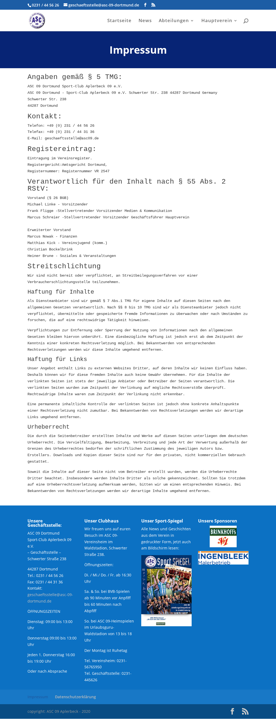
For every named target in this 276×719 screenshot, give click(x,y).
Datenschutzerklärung (75, 696)
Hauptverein (216, 21)
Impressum (37, 696)
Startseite (119, 21)
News (145, 21)
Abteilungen (174, 21)
